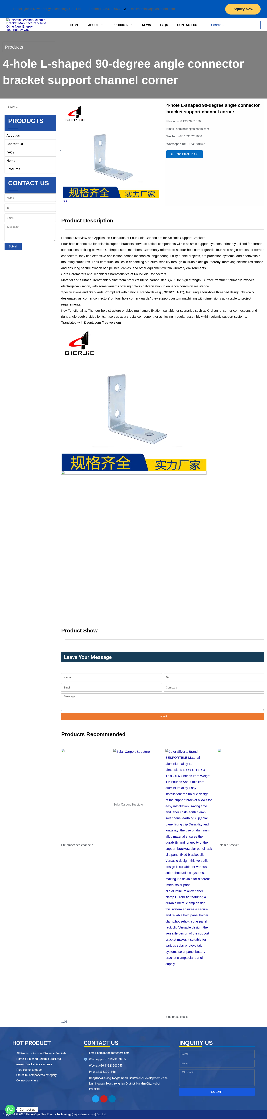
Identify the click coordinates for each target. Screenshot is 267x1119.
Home (11, 161)
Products (13, 169)
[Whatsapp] (10, 1109)
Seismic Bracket (228, 845)
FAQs (10, 152)
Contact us (15, 144)
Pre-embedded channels (77, 845)
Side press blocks (176, 1016)
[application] (131, 25)
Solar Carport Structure (128, 804)
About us (13, 135)
